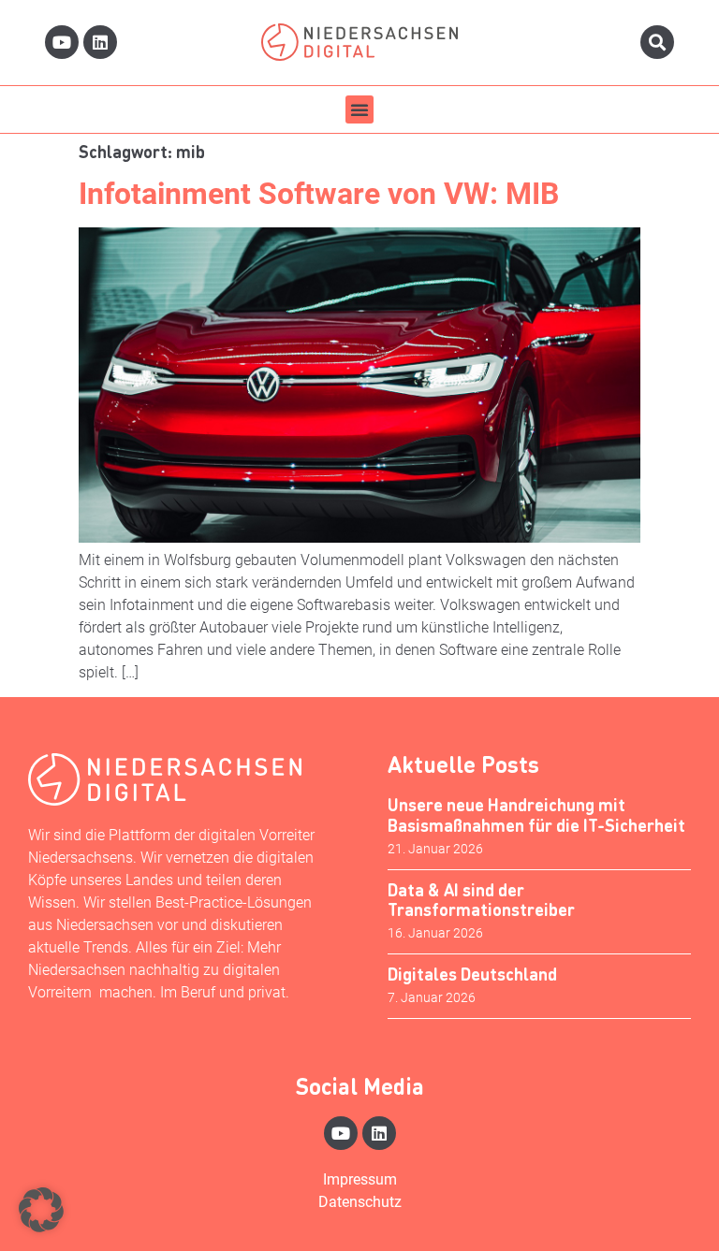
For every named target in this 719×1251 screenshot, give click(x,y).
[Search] (657, 42)
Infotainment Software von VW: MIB (319, 193)
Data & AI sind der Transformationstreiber (481, 900)
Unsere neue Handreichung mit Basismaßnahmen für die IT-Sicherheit (536, 814)
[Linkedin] (100, 42)
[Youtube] (62, 42)
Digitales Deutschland (472, 973)
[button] (359, 109)
